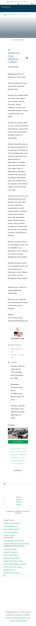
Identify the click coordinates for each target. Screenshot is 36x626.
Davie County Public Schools (14, 541)
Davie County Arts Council (13, 567)
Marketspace (23, 454)
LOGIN (24, 621)
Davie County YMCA (10, 555)
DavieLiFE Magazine (10, 552)
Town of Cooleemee (10, 532)
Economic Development (12, 523)
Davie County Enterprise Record (15, 564)
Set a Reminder (18, 442)
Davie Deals (14, 454)
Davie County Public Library (13, 561)
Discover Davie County (11, 573)
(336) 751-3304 (7, 7)
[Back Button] (9, 50)
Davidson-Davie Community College (16, 544)
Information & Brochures (18, 460)
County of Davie (9, 535)
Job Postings (14, 457)
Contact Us (23, 457)
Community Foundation (12, 558)
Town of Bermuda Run (11, 529)
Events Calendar (21, 451)
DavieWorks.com (9, 570)
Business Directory (15, 449)
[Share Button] (26, 58)
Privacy (19, 511)
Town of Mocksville (10, 526)
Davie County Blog (10, 549)
